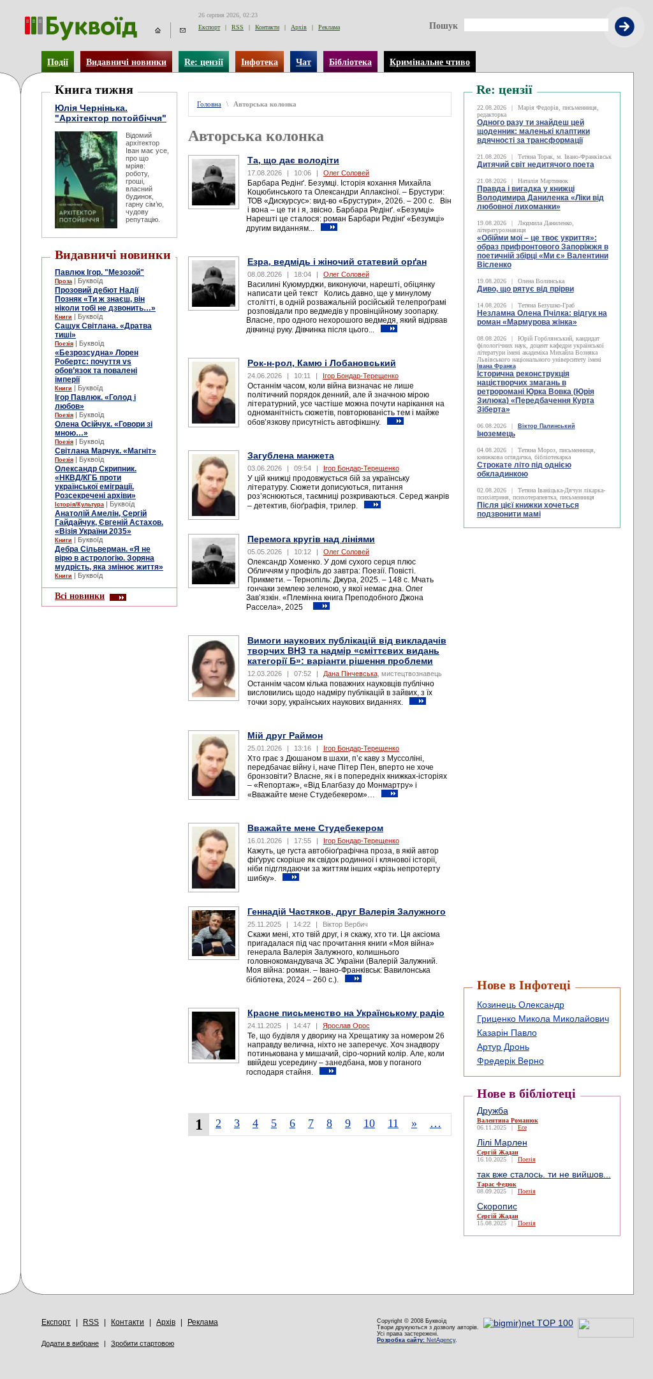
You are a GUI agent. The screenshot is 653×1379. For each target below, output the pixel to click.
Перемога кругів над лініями (311, 539)
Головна (209, 104)
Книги (63, 317)
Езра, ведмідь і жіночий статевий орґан (337, 261)
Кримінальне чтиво (430, 62)
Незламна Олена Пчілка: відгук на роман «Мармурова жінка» (542, 318)
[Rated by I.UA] (606, 1334)
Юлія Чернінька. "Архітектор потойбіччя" (110, 113)
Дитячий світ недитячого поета (535, 164)
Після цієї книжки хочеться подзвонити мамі (528, 510)
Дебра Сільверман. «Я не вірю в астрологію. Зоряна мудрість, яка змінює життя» (109, 558)
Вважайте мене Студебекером (315, 828)
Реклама (329, 27)
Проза (63, 281)
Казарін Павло (507, 1033)
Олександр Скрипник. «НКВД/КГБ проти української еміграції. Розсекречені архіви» (95, 482)
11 (393, 1123)
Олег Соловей (346, 173)
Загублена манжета (290, 455)
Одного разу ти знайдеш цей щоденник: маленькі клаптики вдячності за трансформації (533, 131)
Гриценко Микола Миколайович (543, 1019)
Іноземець (496, 433)
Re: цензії (203, 62)
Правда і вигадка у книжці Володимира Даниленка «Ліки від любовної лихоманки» (540, 197)
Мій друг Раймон (285, 735)
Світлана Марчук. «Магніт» (105, 450)
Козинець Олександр (520, 1004)
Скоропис (497, 1206)
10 (369, 1123)
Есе (522, 1127)
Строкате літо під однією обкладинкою (524, 469)
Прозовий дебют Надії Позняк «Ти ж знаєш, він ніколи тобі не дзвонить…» (105, 299)
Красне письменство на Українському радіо (345, 1013)
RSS (237, 27)
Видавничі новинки (126, 62)
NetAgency (416, 1340)
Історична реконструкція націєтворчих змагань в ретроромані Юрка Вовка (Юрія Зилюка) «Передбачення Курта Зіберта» (535, 391)
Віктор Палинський (546, 426)
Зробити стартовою (142, 1343)
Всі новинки (80, 596)
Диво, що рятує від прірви (525, 288)
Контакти (267, 27)
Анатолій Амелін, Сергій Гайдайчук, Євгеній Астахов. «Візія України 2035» (109, 522)
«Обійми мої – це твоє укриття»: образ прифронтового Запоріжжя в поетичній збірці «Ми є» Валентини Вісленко (542, 251)
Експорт (209, 27)
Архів (299, 27)
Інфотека (259, 62)
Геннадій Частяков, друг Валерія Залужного (346, 911)
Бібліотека (350, 62)
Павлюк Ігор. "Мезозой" (99, 272)
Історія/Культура (79, 504)
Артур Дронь (503, 1047)
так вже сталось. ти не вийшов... (544, 1174)
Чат (303, 62)
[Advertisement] (540, 560)
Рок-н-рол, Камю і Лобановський (321, 363)
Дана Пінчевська (350, 673)
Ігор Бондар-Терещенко (361, 376)
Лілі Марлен (502, 1142)
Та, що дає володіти (293, 160)
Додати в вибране (70, 1343)
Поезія (64, 344)
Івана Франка (496, 366)
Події (57, 62)
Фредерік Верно (510, 1061)
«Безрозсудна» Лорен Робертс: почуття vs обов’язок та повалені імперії (96, 366)
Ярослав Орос (346, 1025)
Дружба (492, 1110)
